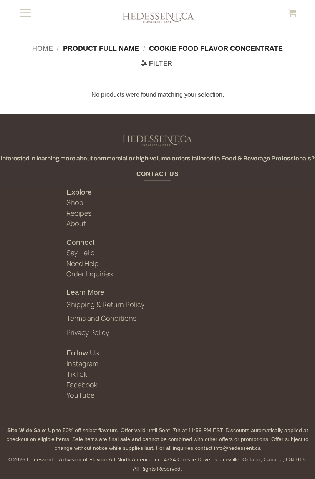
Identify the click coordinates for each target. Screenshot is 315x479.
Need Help (82, 263)
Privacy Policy (87, 332)
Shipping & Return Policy (105, 304)
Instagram (82, 363)
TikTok (76, 373)
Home (42, 48)
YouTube (80, 395)
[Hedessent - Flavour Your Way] (157, 17)
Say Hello (80, 252)
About (76, 223)
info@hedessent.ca (237, 448)
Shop (74, 202)
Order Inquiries (89, 273)
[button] (25, 13)
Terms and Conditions (101, 318)
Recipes (78, 213)
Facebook (82, 384)
